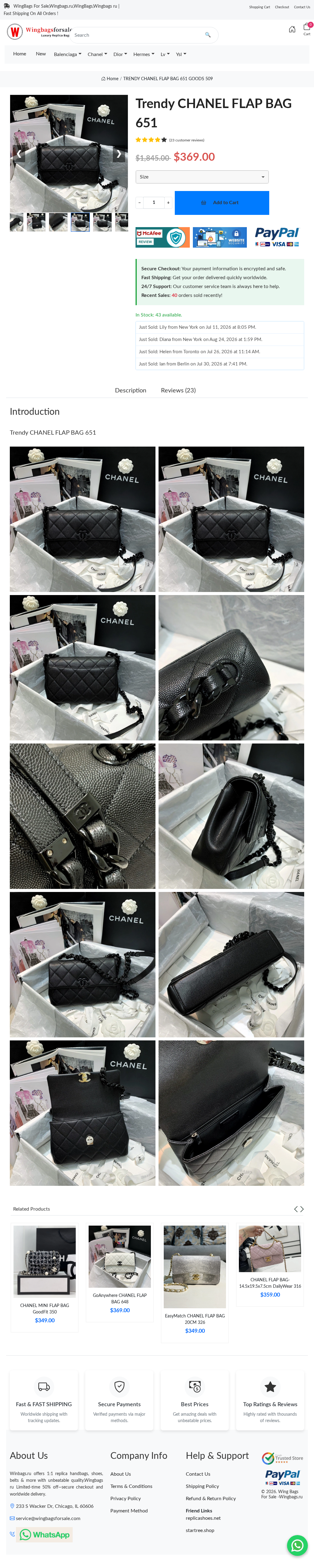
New (41, 53)
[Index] (292, 29)
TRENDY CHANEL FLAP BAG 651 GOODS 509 (168, 79)
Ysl (179, 54)
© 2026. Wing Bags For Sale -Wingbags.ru (282, 1494)
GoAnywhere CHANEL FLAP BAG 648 (120, 1299)
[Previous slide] (296, 1209)
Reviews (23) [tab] (178, 391)
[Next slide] (302, 1209)
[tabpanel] (44, 1280)
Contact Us (302, 7)
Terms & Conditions (131, 1486)
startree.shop (200, 1530)
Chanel (95, 54)
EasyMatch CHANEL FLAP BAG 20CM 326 (195, 1319)
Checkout (282, 7)
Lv (163, 54)
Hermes (141, 54)
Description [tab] (130, 391)
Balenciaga (65, 54)
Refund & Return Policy (211, 1498)
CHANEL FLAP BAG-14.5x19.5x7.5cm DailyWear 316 (270, 1283)
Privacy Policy (125, 1498)
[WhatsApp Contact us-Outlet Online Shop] (297, 1545)
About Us (120, 1474)
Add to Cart (226, 202)
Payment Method (129, 1510)
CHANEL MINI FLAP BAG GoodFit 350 (44, 1309)
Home (19, 53)
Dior (118, 54)
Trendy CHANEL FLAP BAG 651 (53, 433)
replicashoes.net (203, 1518)
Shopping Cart (259, 7)
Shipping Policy (202, 1486)
